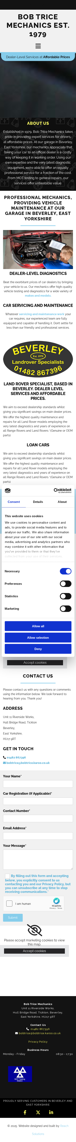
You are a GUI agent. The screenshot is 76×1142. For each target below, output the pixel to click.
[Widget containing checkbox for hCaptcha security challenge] (33, 903)
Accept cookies (35, 662)
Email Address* (15, 828)
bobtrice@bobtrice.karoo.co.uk (26, 762)
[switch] (65, 584)
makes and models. (38, 295)
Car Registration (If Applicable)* (27, 793)
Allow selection (38, 637)
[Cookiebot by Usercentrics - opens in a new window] (54, 490)
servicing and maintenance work (41, 314)
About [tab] (62, 501)
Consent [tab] (14, 501)
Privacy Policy (38, 1041)
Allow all (38, 626)
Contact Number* (16, 811)
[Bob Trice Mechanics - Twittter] (38, 1112)
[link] (34, 930)
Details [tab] (38, 501)
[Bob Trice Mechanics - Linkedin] (51, 1112)
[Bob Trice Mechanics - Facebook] (24, 1112)
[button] (38, 5)
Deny (38, 649)
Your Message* (14, 846)
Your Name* (12, 776)
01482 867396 (16, 757)
